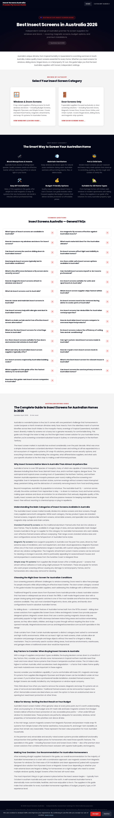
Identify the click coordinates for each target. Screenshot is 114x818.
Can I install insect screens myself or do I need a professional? (84, 272)
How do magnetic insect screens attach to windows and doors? (29, 282)
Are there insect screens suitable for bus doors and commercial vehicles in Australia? (29, 341)
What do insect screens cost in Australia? (29, 291)
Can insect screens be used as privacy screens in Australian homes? (84, 370)
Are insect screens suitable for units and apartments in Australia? (84, 282)
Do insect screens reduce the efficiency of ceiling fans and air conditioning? (84, 331)
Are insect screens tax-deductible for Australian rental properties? (84, 311)
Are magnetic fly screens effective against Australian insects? (84, 232)
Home (88, 4)
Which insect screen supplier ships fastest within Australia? (84, 292)
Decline (106, 814)
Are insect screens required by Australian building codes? (29, 361)
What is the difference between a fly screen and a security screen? (29, 272)
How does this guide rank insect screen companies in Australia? (29, 380)
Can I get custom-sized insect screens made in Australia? (84, 341)
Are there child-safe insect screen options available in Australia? (84, 262)
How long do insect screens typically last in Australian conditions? (29, 262)
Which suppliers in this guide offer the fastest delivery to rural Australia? (29, 370)
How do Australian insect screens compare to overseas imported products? (84, 321)
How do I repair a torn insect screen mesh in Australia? (84, 351)
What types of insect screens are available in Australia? (29, 232)
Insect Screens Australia (14, 4)
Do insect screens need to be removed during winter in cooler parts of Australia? (84, 302)
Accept (96, 814)
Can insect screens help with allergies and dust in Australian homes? (29, 311)
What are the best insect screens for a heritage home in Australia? (29, 331)
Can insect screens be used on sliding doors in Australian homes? (29, 252)
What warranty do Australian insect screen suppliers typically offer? (29, 351)
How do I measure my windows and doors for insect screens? (29, 242)
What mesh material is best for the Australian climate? (84, 242)
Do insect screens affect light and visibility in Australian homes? (84, 252)
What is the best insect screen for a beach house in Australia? (84, 361)
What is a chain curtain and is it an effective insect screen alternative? (29, 321)
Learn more (49, 815)
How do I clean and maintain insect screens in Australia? (29, 302)
